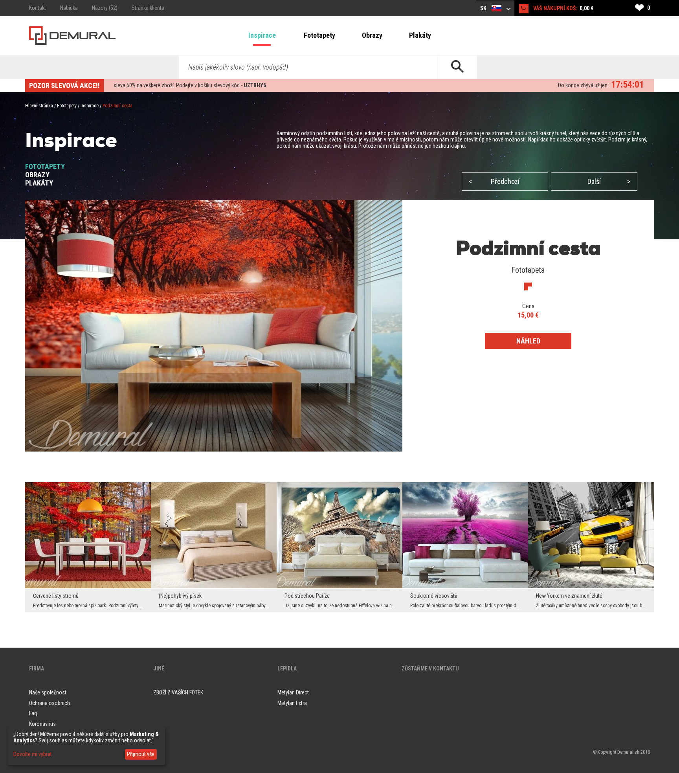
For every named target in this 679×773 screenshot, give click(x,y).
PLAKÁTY (39, 183)
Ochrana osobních (49, 703)
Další (608, 181)
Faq (33, 713)
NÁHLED (528, 341)
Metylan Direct (293, 692)
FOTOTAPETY (45, 166)
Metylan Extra (292, 703)
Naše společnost (47, 692)
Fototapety (319, 35)
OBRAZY (37, 175)
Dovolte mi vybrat (32, 754)
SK (484, 8)
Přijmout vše (140, 754)
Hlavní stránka (39, 105)
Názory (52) (104, 8)
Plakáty (420, 35)
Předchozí (494, 181)
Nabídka (69, 8)
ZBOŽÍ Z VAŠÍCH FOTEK (178, 692)
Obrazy (372, 35)
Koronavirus (42, 724)
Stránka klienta (148, 8)
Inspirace (262, 35)
